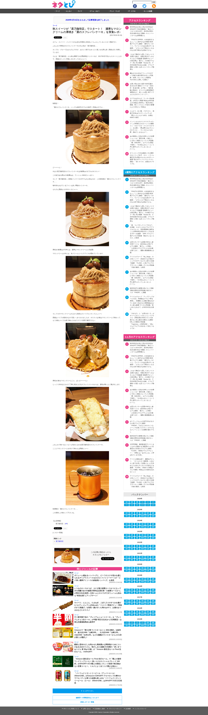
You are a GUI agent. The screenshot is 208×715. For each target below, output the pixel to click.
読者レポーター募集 (87, 702)
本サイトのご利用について (71, 708)
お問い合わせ (87, 708)
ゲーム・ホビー (95, 11)
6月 (153, 513)
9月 (137, 516)
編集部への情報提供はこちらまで (87, 697)
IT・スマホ (131, 11)
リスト (65, 37)
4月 (142, 513)
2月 (132, 502)
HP (66, 524)
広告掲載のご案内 (99, 708)
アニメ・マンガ (115, 11)
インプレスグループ (140, 708)
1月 (126, 502)
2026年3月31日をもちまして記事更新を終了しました (87, 20)
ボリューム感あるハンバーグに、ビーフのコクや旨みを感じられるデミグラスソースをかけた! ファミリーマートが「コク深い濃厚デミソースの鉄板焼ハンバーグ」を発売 (97, 577)
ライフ (80, 11)
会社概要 (128, 708)
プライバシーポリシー (115, 708)
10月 (142, 516)
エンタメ (69, 11)
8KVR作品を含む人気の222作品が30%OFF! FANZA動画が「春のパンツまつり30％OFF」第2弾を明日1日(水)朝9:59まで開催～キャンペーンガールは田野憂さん (142, 31)
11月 (147, 516)
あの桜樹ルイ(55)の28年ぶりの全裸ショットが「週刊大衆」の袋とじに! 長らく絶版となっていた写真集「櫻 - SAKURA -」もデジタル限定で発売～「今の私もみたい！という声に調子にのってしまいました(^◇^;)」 (142, 142)
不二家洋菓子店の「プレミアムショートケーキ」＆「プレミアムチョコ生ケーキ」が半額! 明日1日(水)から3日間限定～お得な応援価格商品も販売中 (98, 619)
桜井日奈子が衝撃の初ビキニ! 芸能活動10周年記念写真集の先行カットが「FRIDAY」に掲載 (142, 290)
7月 (126, 516)
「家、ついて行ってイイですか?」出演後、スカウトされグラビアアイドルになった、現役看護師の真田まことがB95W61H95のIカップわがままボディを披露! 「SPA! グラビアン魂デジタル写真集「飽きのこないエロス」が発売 (142, 231)
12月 (153, 516)
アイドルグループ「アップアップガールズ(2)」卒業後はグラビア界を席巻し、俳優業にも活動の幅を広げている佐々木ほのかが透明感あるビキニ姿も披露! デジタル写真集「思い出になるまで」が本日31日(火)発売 (142, 303)
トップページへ (87, 691)
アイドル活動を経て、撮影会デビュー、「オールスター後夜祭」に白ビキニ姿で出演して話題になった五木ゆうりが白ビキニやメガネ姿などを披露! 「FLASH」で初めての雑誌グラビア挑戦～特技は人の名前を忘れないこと (142, 465)
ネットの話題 (148, 11)
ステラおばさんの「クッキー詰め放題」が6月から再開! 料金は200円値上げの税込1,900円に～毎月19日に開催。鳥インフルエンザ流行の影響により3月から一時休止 (142, 103)
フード (58, 11)
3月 (137, 502)
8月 (132, 516)
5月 (148, 513)
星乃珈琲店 (59, 541)
